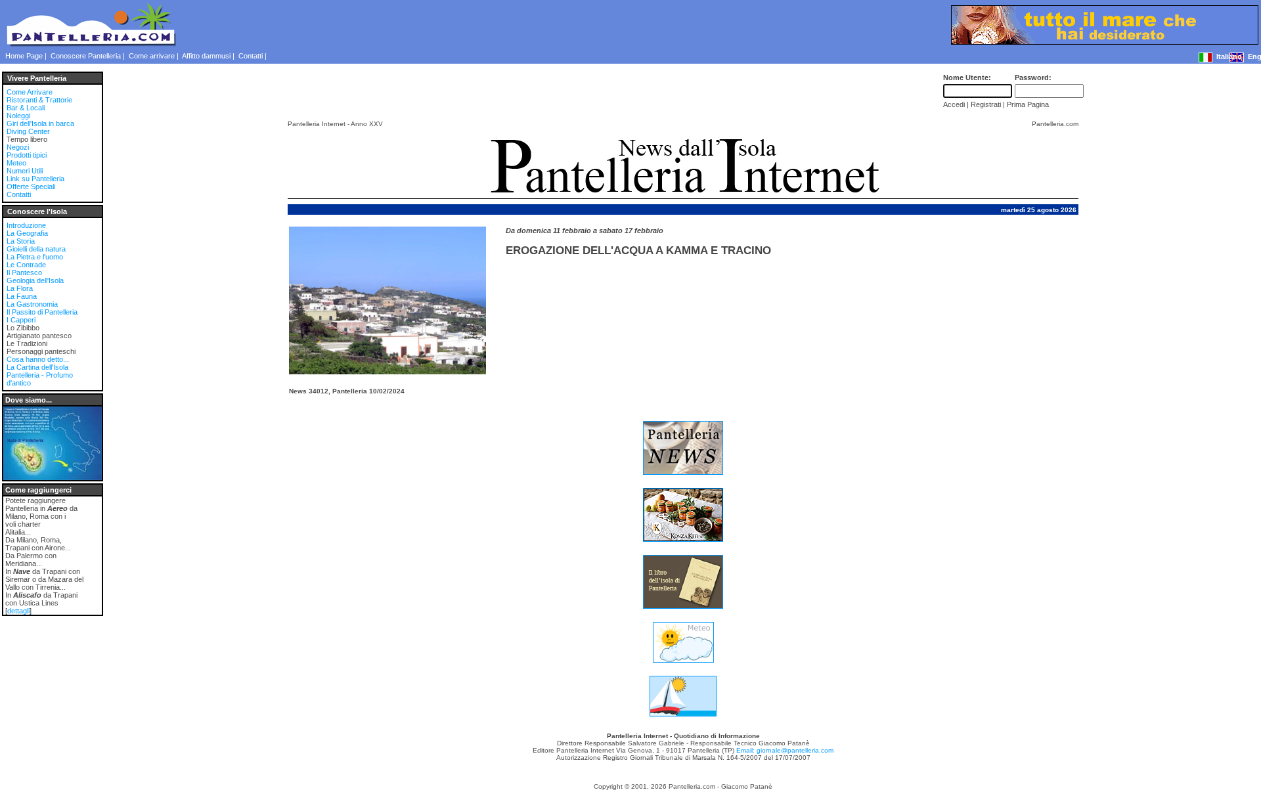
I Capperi (21, 320)
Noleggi (18, 116)
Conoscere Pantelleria (86, 56)
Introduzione (26, 225)
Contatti (250, 56)
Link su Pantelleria (35, 179)
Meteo (16, 163)
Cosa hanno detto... (38, 359)
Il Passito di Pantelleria (42, 312)
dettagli (18, 611)
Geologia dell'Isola (35, 280)
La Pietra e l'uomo (35, 257)
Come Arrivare (30, 92)
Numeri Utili (25, 171)
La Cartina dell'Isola (37, 367)
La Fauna (22, 296)
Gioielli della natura (36, 249)
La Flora (20, 288)
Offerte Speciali (31, 186)
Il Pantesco (24, 272)
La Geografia (27, 233)
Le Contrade (26, 265)
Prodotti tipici (27, 155)
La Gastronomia (32, 304)
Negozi (18, 147)
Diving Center (28, 131)
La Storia (21, 241)
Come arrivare (152, 56)
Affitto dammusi (206, 56)
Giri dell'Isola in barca (40, 123)
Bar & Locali (26, 108)
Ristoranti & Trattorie (39, 100)
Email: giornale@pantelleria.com (784, 750)
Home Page (24, 56)
